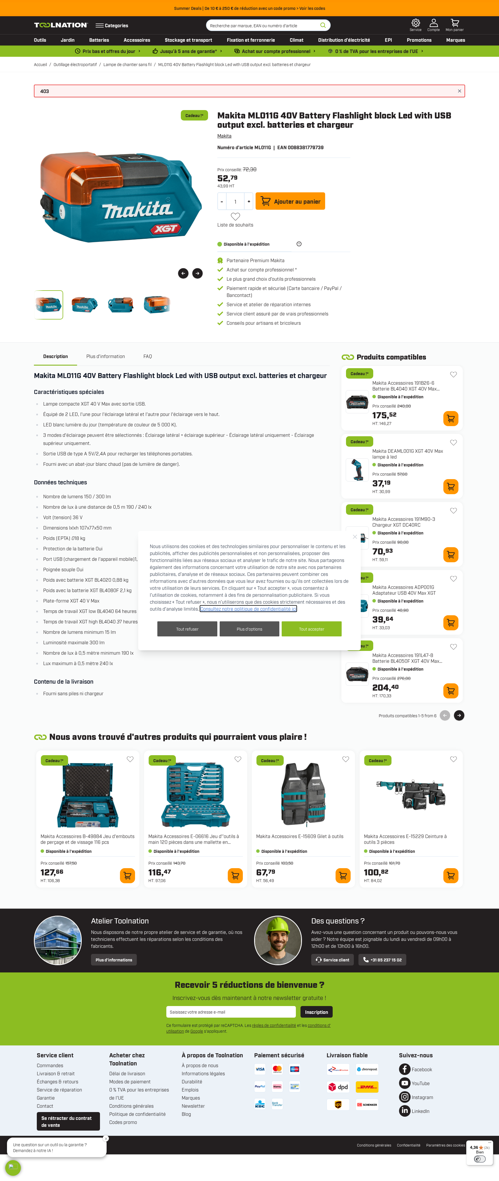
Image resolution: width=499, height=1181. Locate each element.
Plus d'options (249, 628)
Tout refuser (187, 628)
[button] (13, 1168)
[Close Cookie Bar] (355, 536)
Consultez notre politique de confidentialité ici (248, 609)
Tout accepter (311, 628)
